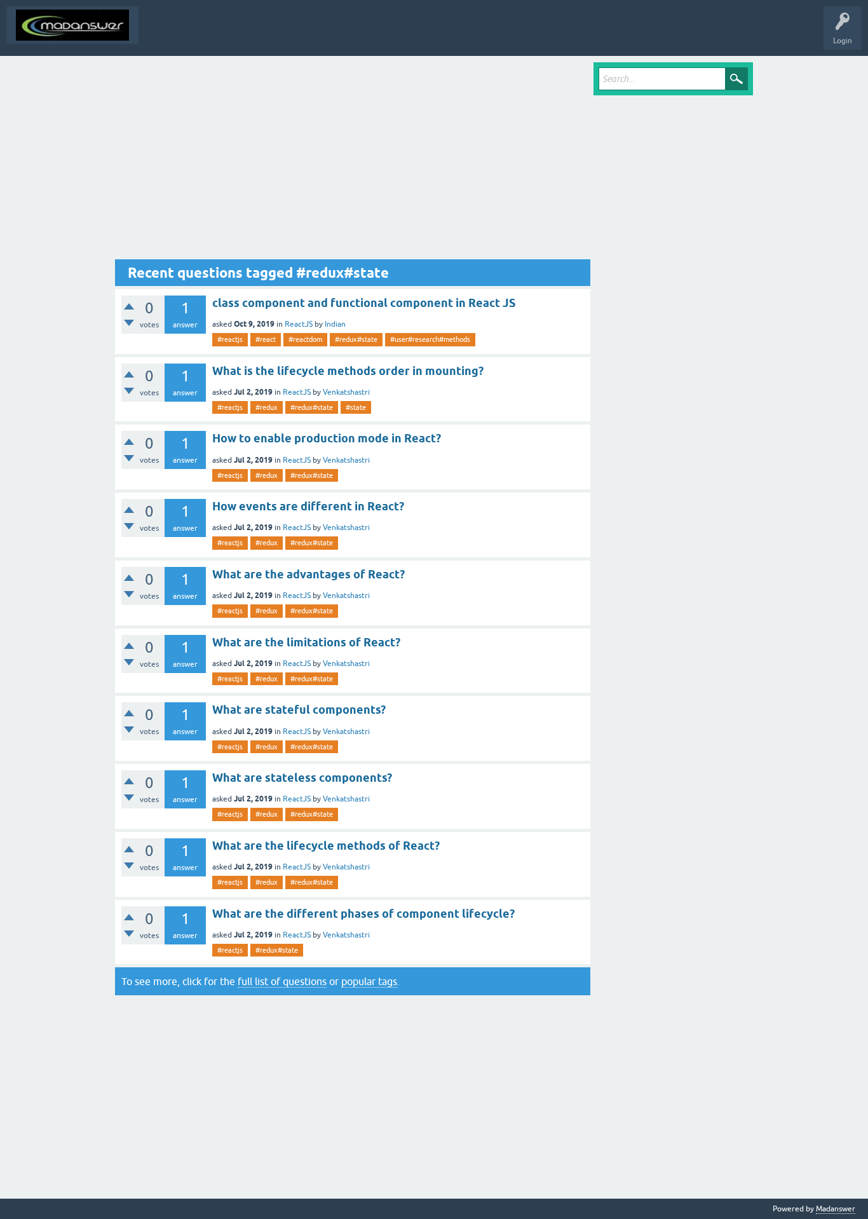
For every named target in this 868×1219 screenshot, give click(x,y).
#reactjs (230, 339)
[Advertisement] (352, 161)
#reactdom (305, 339)
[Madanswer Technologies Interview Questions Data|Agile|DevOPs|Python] (72, 25)
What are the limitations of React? (306, 642)
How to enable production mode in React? (326, 438)
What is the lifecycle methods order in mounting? (348, 371)
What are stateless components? (302, 777)
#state (356, 407)
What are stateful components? (299, 709)
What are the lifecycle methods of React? (326, 845)
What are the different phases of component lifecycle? (363, 913)
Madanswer (835, 1208)
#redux (266, 407)
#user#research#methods (430, 339)
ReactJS (299, 324)
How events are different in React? (308, 506)
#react (265, 339)
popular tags (369, 981)
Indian (335, 324)
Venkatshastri (346, 392)
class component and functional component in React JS (363, 303)
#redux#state (356, 339)
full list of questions (282, 981)
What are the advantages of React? (308, 574)
